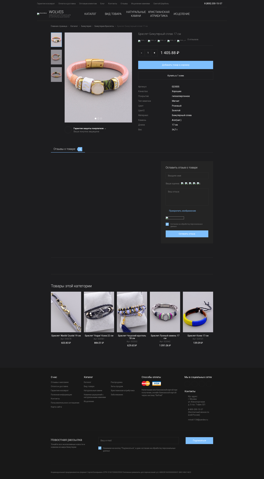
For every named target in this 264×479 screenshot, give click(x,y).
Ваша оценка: (173, 183)
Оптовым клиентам (88, 3)
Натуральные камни (136, 13)
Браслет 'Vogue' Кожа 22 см (99, 335)
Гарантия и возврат (46, 3)
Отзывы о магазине (60, 382)
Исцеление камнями (140, 3)
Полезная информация (61, 395)
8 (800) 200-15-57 (213, 3)
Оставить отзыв (187, 233)
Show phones (223, 3)
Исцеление (182, 14)
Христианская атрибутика (159, 13)
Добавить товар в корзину (175, 65)
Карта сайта (56, 407)
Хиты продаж (117, 386)
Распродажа (116, 382)
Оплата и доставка (67, 3)
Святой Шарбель (161, 3)
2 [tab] (98, 118)
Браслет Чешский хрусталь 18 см (132, 337)
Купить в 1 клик (175, 75)
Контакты (112, 3)
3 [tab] (101, 118)
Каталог (90, 14)
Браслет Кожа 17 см (198, 335)
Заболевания (117, 395)
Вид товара (113, 14)
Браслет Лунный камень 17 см (165, 337)
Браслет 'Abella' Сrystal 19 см (66, 335)
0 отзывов (192, 39)
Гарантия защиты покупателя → (90, 128)
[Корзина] (224, 14)
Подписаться (199, 440)
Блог (102, 3)
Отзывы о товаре (67, 149)
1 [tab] (95, 118)
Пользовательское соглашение (65, 403)
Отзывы (124, 3)
